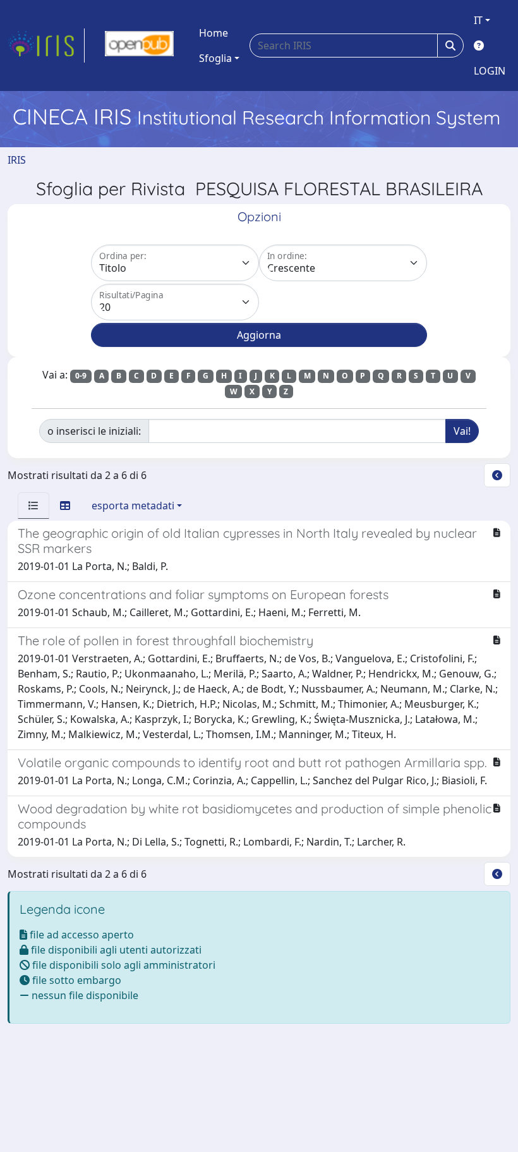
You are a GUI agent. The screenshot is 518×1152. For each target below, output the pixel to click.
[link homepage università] (139, 45)
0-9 (81, 375)
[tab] (33, 505)
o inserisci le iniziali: (94, 431)
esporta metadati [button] (133, 505)
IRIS (17, 160)
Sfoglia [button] (215, 58)
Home (213, 33)
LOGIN (489, 71)
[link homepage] (46, 45)
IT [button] (478, 20)
